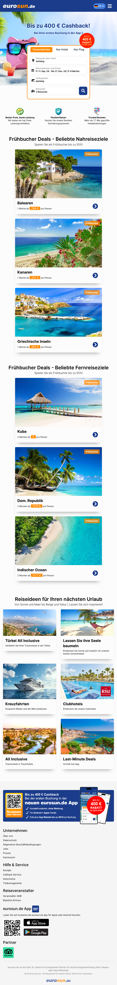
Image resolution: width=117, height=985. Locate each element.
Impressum (9, 857)
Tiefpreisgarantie (12, 883)
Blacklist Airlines (12, 900)
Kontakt (7, 870)
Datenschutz (10, 840)
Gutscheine (9, 878)
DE (99, 6)
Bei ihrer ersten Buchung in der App (58, 33)
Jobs (5, 848)
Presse (7, 853)
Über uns (8, 835)
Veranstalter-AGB (12, 896)
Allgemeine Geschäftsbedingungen (22, 844)
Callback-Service (12, 874)
